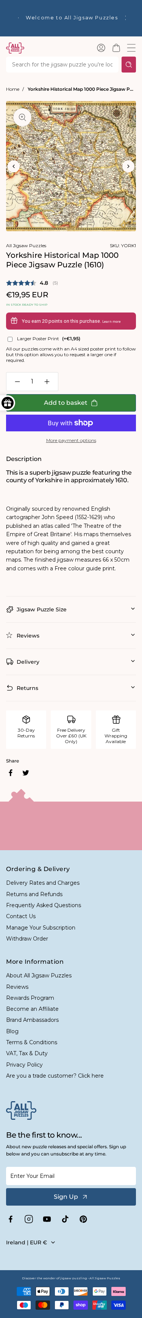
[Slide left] (14, 166)
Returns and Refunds (34, 894)
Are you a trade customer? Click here (55, 1075)
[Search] (129, 65)
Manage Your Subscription (40, 927)
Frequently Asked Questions (43, 905)
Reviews (17, 986)
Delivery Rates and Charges (43, 882)
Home (12, 89)
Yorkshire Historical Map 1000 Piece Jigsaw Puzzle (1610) (82, 89)
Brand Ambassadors (32, 1020)
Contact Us (21, 916)
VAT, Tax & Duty (27, 1053)
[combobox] (62, 65)
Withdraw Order (27, 938)
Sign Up (66, 1196)
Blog (12, 1031)
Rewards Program (30, 997)
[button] (116, 47)
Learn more (111, 322)
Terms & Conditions (31, 1042)
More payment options (71, 440)
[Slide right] (128, 166)
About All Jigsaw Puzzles (39, 975)
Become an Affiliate (32, 1008)
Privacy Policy (24, 1064)
